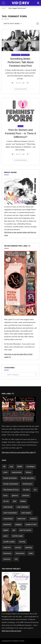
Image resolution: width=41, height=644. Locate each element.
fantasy (28, 472)
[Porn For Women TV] (20, 3)
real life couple (17, 536)
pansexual (7, 524)
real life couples (9, 542)
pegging (18, 524)
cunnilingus (31, 466)
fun (35, 490)
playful (5, 530)
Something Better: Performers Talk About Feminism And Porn (20, 62)
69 (4, 466)
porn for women (25, 530)
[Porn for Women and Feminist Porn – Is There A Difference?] (20, 110)
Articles (20, 126)
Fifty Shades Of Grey (11, 490)
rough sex (7, 547)
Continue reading (20, 89)
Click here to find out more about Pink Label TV (19, 452)
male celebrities (22, 507)
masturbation (8, 518)
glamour (15, 495)
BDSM (19, 466)
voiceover (6, 559)
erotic (5, 472)
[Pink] (19, 422)
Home (3, 8)
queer (5, 536)
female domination (10, 478)
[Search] (38, 3)
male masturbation (10, 513)
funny (5, 495)
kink (14, 501)
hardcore (25, 495)
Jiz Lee (6, 501)
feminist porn (27, 484)
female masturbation (10, 484)
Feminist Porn (25, 55)
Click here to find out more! (11, 631)
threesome (7, 553)
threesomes (20, 553)
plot (14, 530)
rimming (22, 542)
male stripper (26, 513)
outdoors (33, 518)
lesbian (23, 501)
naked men (21, 518)
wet (16, 559)
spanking (28, 547)
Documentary (16, 55)
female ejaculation (27, 478)
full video (26, 490)
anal (11, 466)
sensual (18, 547)
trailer (31, 553)
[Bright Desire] (20, 204)
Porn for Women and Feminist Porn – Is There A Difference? (20, 133)
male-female (7, 507)
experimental (16, 472)
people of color (31, 524)
